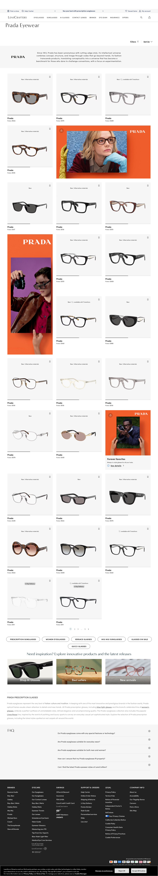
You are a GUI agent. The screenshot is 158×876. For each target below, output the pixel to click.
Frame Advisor (86, 807)
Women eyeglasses (55, 639)
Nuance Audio (12, 792)
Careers (133, 803)
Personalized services (89, 814)
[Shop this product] (110, 415)
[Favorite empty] (50, 77)
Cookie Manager (81, 874)
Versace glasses (83, 639)
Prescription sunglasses (23, 639)
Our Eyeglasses (37, 792)
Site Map (133, 810)
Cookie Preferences (112, 837)
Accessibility (134, 796)
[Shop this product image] (128, 432)
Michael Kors (12, 818)
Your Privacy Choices (117, 816)
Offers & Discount (62, 792)
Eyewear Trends (38, 810)
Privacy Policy (110, 792)
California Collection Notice (115, 820)
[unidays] (59, 817)
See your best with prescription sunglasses (79, 11)
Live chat (84, 821)
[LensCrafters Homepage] (17, 17)
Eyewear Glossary (38, 825)
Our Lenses (36, 814)
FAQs (83, 818)
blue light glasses (104, 707)
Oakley (10, 799)
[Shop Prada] (61, 130)
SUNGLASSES (52, 17)
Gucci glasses (79, 646)
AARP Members (62, 814)
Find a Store (134, 807)
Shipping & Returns (88, 799)
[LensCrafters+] (63, 807)
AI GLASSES (65, 17)
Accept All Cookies (138, 871)
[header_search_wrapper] (141, 17)
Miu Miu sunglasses (111, 639)
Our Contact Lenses (39, 799)
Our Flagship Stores (137, 799)
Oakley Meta (12, 807)
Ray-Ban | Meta (13, 803)
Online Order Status (88, 796)
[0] (149, 17)
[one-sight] (36, 852)
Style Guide (85, 810)
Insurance (60, 796)
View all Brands (13, 829)
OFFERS (125, 17)
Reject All (122, 871)
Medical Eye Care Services (42, 840)
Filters (133, 41)
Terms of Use (110, 796)
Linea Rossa (12, 714)
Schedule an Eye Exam (40, 818)
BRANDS (93, 17)
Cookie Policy (110, 823)
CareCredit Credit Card (65, 803)
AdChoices (109, 812)
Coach (9, 821)
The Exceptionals (13, 825)
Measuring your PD (39, 829)
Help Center (85, 792)
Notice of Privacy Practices (115, 834)
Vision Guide (36, 821)
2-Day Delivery (86, 803)
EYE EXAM (103, 17)
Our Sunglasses (37, 796)
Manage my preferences (104, 871)
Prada (9, 814)
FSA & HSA (60, 799)
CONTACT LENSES (79, 17)
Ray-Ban (10, 796)
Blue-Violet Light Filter (40, 836)
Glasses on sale (140, 639)
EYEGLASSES (39, 17)
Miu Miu (10, 810)
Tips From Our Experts (40, 833)
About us (133, 792)
